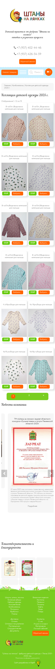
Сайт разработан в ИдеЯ (24, 662)
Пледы (40, 611)
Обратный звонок (27, 61)
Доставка (14, 619)
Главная (7, 85)
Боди (40, 609)
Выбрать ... (17, 144)
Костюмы (40, 600)
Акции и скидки (41, 623)
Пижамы (40, 604)
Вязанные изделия (40, 597)
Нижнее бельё (14, 604)
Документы (14, 631)
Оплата (14, 621)
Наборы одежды (14, 602)
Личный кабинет (41, 628)
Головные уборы (14, 600)
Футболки (14, 611)
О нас (40, 621)
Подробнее (27, 506)
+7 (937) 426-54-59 (29, 54)
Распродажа (40, 626)
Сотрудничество (14, 628)
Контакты (40, 619)
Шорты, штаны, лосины (14, 597)
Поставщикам (14, 626)
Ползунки (14, 609)
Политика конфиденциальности (28, 658)
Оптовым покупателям (14, 623)
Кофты (40, 607)
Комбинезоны (18, 85)
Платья (14, 614)
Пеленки (40, 602)
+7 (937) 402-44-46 (28, 48)
